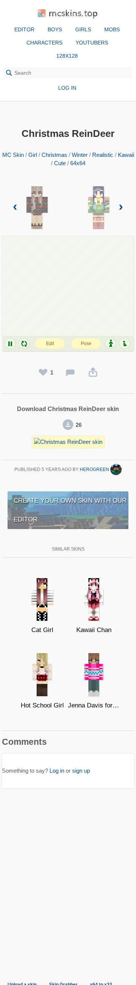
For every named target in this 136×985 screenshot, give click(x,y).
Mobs (112, 29)
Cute (60, 163)
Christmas (54, 155)
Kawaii (126, 155)
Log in (67, 88)
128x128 (67, 56)
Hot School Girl (42, 705)
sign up (81, 770)
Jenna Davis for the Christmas (94, 705)
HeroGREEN (95, 469)
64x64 (77, 163)
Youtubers (92, 43)
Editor (24, 29)
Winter (80, 155)
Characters (44, 43)
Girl (32, 155)
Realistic (102, 155)
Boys (55, 29)
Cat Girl (42, 630)
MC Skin (13, 155)
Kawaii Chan (93, 630)
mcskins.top (73, 13)
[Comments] (70, 372)
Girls (83, 29)
